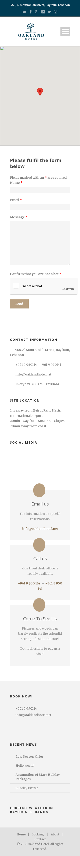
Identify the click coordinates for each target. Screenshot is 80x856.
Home (21, 834)
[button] (40, 92)
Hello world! (25, 766)
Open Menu (65, 31)
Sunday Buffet (27, 788)
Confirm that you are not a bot (35, 274)
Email (16, 200)
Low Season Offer (29, 756)
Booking (38, 834)
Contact (40, 839)
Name (16, 183)
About (55, 834)
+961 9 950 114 (29, 583)
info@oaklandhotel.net (40, 529)
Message (19, 217)
